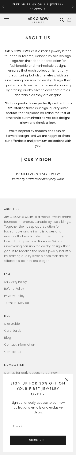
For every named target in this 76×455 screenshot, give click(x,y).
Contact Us (12, 352)
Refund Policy (14, 289)
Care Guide (13, 331)
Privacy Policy (14, 296)
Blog (7, 337)
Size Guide (12, 324)
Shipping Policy (15, 282)
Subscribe (38, 440)
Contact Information (19, 344)
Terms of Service (16, 303)
